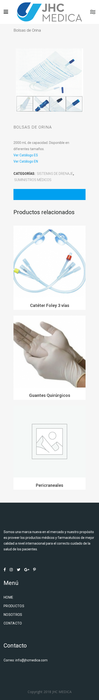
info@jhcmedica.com (31, 660)
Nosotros (13, 615)
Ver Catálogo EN (25, 161)
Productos (14, 606)
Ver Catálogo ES (25, 155)
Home (8, 597)
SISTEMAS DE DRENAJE (55, 174)
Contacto (13, 623)
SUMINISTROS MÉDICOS (32, 180)
